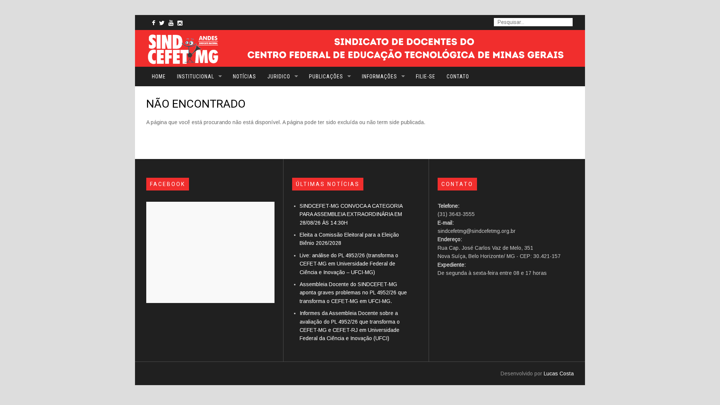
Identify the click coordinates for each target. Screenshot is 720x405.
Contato (458, 77)
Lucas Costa (559, 373)
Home (159, 77)
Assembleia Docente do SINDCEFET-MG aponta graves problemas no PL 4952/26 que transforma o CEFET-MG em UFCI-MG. (353, 292)
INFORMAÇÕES (379, 77)
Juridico (278, 77)
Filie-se (425, 77)
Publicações (326, 77)
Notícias (244, 77)
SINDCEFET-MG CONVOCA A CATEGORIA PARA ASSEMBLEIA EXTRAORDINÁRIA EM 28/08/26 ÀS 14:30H (351, 214)
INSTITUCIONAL (195, 77)
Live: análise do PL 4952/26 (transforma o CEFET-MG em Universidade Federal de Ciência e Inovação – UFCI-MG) (349, 263)
